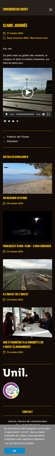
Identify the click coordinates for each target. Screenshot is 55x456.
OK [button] (14, 451)
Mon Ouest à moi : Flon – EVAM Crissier (27, 246)
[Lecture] (6, 114)
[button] (50, 9)
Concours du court (15, 9)
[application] (27, 92)
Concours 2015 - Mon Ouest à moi (30, 38)
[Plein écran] (48, 114)
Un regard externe (15, 198)
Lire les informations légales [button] (19, 443)
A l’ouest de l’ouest (15, 294)
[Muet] (43, 114)
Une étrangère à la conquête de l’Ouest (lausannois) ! (23, 344)
